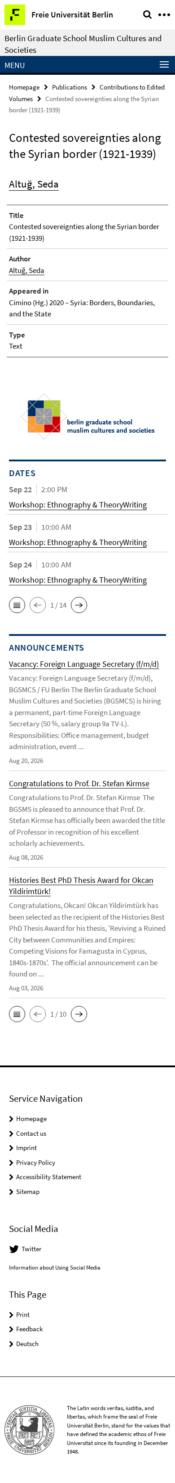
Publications (69, 87)
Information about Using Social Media (55, 1267)
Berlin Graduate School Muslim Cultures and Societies (83, 44)
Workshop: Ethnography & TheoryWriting (78, 504)
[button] (17, 605)
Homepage (24, 87)
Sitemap (27, 1191)
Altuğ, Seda (34, 183)
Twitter (31, 1248)
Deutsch (27, 1343)
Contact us (31, 1133)
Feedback (29, 1329)
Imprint (26, 1147)
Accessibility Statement (48, 1176)
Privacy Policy (35, 1162)
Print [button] (23, 1314)
